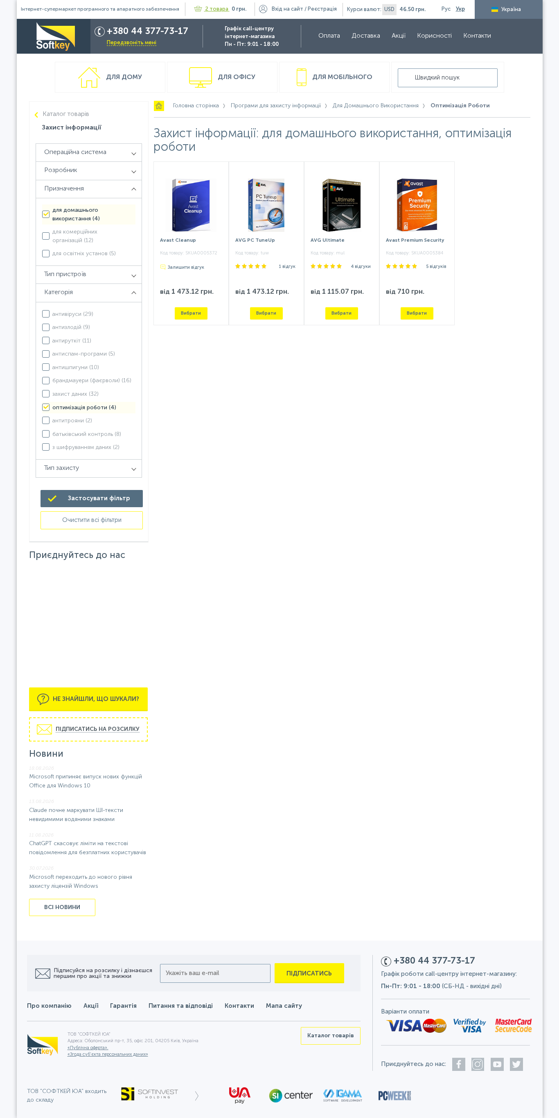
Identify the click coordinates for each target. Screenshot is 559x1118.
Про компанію (49, 1006)
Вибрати (191, 313)
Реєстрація (322, 9)
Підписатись (309, 974)
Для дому (123, 77)
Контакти (477, 36)
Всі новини (62, 907)
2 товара (216, 9)
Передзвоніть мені (131, 42)
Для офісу (235, 77)
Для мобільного (341, 77)
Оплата (329, 36)
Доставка (366, 36)
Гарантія (123, 1006)
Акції (399, 36)
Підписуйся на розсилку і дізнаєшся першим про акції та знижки (103, 973)
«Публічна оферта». (88, 1048)
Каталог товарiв (66, 114)
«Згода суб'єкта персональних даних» (108, 1054)
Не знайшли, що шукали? (95, 699)
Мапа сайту (284, 1006)
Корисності (434, 36)
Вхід (287, 9)
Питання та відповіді (181, 1006)
